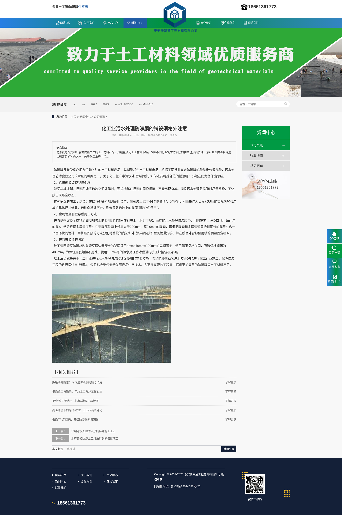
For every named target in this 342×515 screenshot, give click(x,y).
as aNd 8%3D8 (123, 104)
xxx (74, 104)
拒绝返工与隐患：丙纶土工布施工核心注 (77, 391)
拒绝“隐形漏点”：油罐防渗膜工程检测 (75, 400)
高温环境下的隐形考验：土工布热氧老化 (77, 410)
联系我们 (253, 22)
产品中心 (113, 22)
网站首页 (65, 22)
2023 (106, 104)
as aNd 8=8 (146, 104)
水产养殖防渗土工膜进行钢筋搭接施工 (94, 438)
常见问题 (256, 165)
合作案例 (206, 22)
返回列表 (228, 449)
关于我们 (89, 22)
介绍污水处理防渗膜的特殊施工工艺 (93, 431)
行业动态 (256, 155)
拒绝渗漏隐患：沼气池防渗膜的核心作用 (77, 382)
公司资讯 (99, 116)
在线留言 (229, 22)
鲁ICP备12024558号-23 (185, 486)
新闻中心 (136, 22)
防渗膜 (71, 449)
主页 (73, 116)
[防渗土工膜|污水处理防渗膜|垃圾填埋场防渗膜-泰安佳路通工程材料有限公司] (175, 18)
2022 (94, 104)
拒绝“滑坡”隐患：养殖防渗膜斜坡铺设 (75, 419)
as (83, 104)
